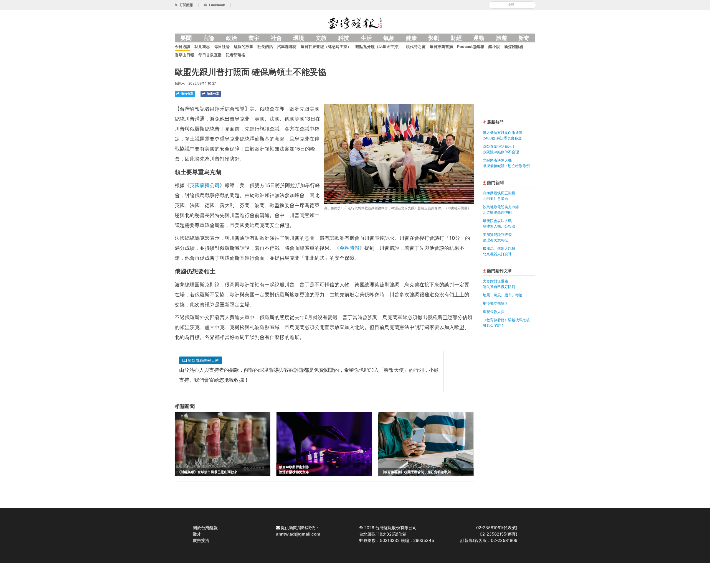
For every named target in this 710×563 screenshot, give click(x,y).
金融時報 (349, 248)
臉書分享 (212, 94)
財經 (456, 38)
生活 (366, 38)
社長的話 (265, 46)
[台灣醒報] (355, 22)
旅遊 (501, 38)
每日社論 (222, 46)
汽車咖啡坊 (286, 46)
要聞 (186, 38)
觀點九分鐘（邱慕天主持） (378, 46)
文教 (321, 38)
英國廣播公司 (205, 185)
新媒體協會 (514, 46)
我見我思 (202, 46)
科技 (343, 38)
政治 (231, 38)
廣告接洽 (201, 540)
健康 (411, 38)
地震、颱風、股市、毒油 (503, 295)
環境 (298, 38)
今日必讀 (182, 46)
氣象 (388, 38)
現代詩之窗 (415, 46)
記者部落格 (235, 54)
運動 (478, 38)
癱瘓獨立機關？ (495, 303)
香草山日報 (184, 54)
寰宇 (253, 38)
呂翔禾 (180, 83)
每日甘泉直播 (210, 54)
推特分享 (186, 94)
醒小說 (494, 46)
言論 (208, 38)
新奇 (523, 38)
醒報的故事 (243, 46)
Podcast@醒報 (470, 46)
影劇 (433, 38)
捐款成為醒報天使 (203, 360)
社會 (276, 38)
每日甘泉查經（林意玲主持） (326, 46)
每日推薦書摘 (441, 46)
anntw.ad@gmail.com (298, 534)
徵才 (197, 534)
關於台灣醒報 (205, 527)
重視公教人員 (493, 311)
